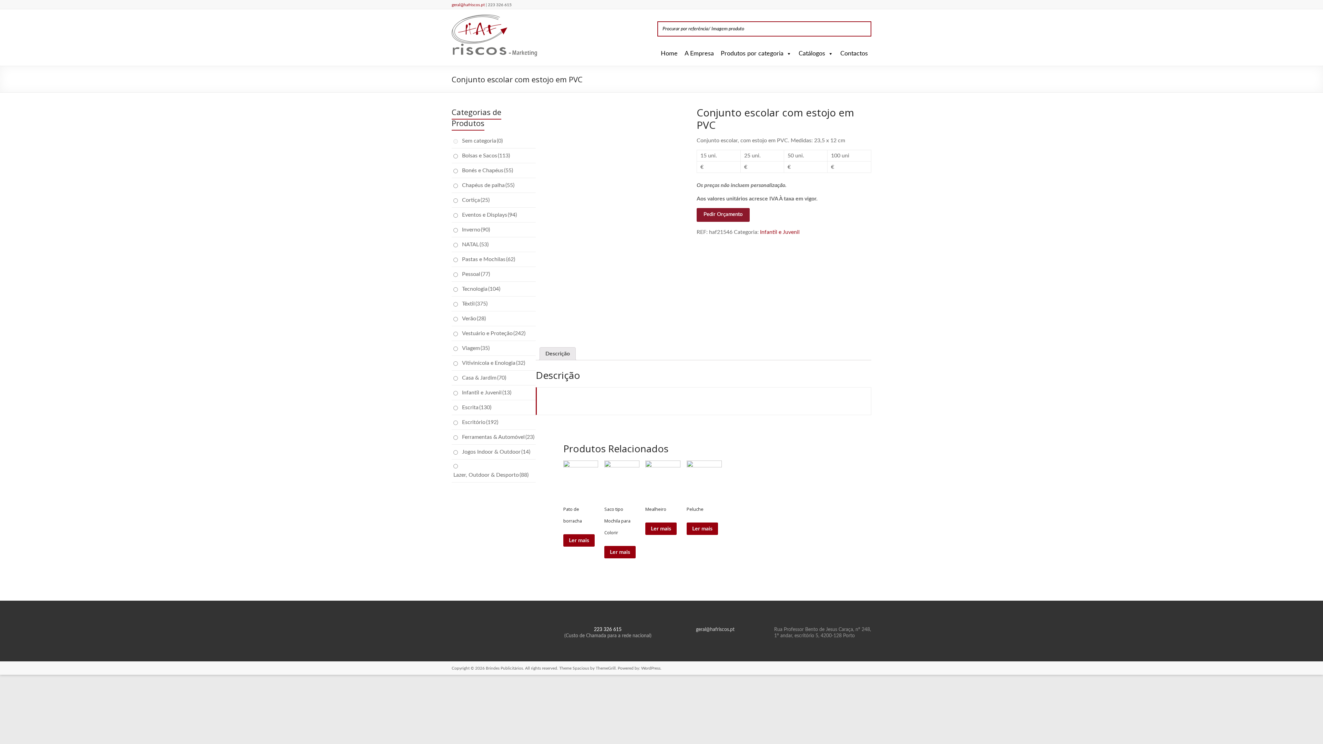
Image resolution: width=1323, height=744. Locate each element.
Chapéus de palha (488, 185)
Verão (474, 318)
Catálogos (812, 54)
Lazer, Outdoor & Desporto (491, 475)
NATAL (475, 244)
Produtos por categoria (752, 54)
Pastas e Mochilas (488, 259)
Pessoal (476, 274)
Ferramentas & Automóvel (498, 437)
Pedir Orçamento (723, 214)
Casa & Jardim (484, 378)
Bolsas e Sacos (486, 155)
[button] (787, 54)
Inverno (476, 229)
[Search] (864, 29)
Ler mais (579, 540)
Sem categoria (482, 141)
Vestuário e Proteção (493, 333)
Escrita (476, 407)
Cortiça (476, 200)
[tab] (558, 353)
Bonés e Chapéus (487, 170)
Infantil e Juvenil (780, 232)
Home (669, 54)
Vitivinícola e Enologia (493, 363)
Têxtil (475, 304)
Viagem (476, 348)
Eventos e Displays (489, 215)
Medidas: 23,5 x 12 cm (818, 140)
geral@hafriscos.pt (469, 5)
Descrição (557, 353)
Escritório (480, 422)
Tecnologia (481, 289)
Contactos (854, 54)
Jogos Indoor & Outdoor (496, 452)
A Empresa (699, 54)
